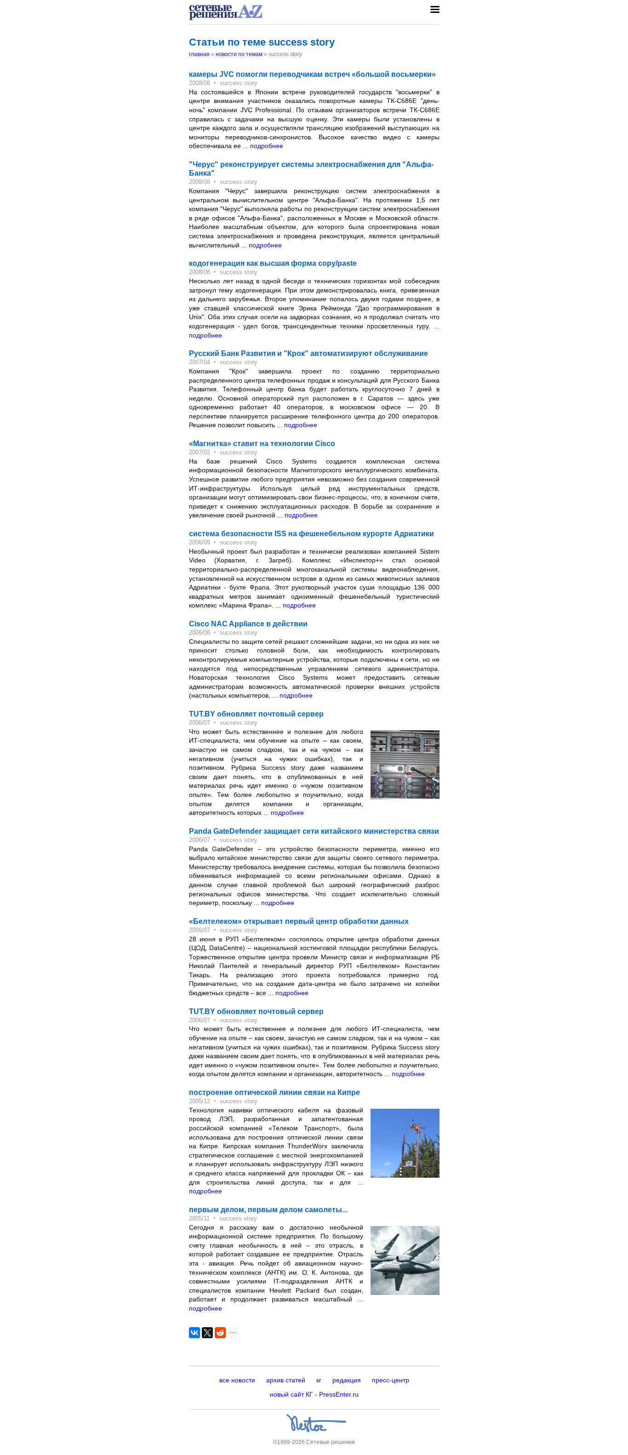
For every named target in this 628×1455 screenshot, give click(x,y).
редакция (346, 1380)
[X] (207, 1332)
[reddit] (220, 1332)
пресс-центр (390, 1380)
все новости (237, 1380)
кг (318, 1380)
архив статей (285, 1380)
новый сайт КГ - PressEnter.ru (314, 1394)
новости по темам (239, 54)
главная (199, 54)
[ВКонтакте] (194, 1332)
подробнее (266, 145)
